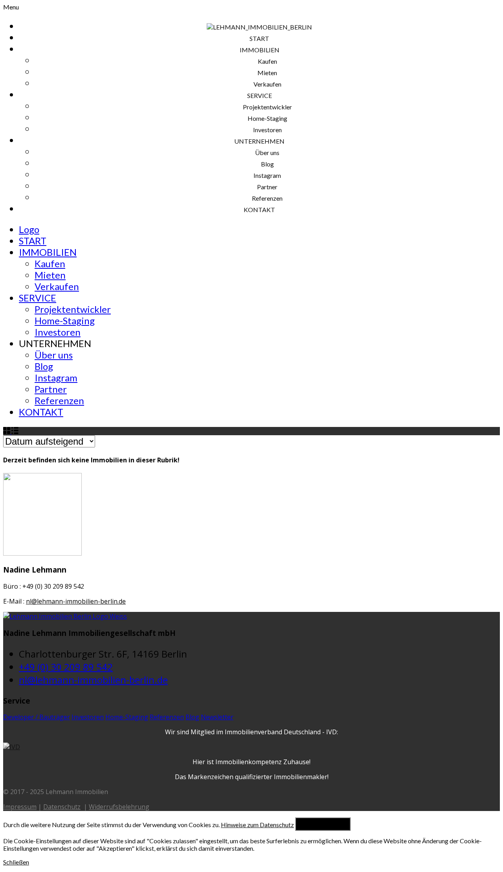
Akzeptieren (322, 823)
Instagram (56, 377)
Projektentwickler (73, 309)
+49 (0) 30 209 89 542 (66, 666)
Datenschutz (62, 806)
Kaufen (50, 263)
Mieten (50, 275)
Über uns (54, 354)
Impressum (20, 806)
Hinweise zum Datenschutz (257, 824)
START (32, 240)
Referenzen (59, 400)
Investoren (58, 332)
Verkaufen (57, 286)
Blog (44, 366)
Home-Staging (65, 320)
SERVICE (37, 297)
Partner (51, 389)
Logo (29, 229)
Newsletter (217, 717)
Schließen (16, 862)
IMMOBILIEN (48, 252)
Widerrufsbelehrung (119, 806)
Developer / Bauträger (36, 717)
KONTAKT (41, 412)
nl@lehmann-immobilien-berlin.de (76, 601)
